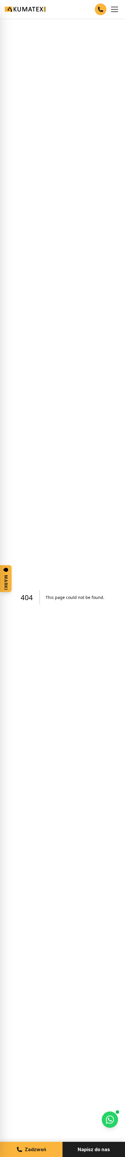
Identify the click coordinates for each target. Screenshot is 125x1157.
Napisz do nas (94, 1149)
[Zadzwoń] (100, 9)
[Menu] (114, 9)
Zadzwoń (35, 1149)
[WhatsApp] (110, 1119)
